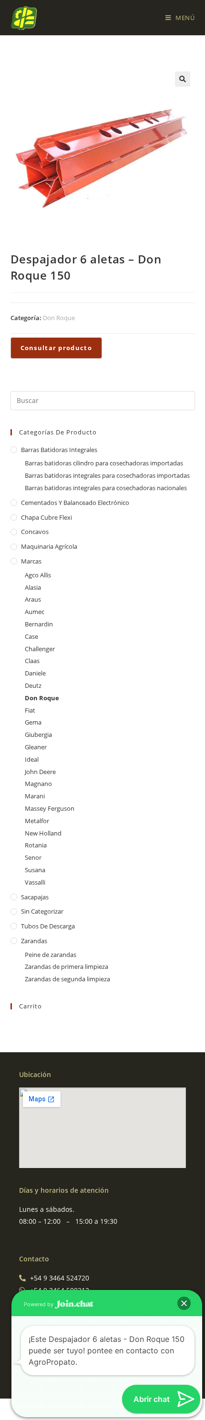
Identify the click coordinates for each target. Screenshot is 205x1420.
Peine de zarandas (50, 954)
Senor (33, 857)
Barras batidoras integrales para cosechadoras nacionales (106, 487)
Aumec (34, 611)
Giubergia (38, 734)
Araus (33, 599)
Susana (35, 870)
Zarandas (34, 941)
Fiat (30, 710)
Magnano (38, 783)
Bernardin (39, 624)
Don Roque (59, 317)
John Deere (40, 771)
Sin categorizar (42, 911)
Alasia (33, 587)
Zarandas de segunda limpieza (67, 979)
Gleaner (36, 747)
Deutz (33, 685)
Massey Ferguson (49, 808)
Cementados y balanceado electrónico (75, 502)
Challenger (40, 649)
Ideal (32, 759)
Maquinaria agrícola (49, 546)
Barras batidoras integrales (59, 449)
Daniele (35, 673)
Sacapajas (35, 897)
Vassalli (35, 882)
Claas (32, 660)
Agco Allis (38, 575)
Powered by (39, 1304)
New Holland (43, 833)
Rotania (36, 845)
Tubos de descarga (48, 926)
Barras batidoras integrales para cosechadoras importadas (107, 475)
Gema (33, 722)
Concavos (35, 531)
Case (31, 636)
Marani (35, 796)
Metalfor (37, 820)
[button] (182, 79)
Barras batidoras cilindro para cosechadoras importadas (104, 463)
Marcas (31, 561)
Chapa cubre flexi (46, 517)
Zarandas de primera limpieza (66, 966)
